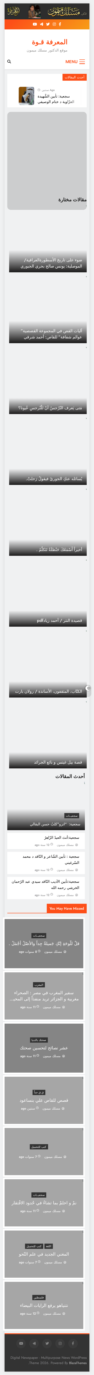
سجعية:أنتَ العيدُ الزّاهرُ (61, 837)
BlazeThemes (78, 1363)
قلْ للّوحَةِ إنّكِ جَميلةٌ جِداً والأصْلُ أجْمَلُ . (44, 943)
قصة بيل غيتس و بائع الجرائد (58, 762)
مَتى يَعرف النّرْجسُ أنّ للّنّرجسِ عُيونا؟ (50, 408)
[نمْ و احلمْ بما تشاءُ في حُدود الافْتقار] (44, 1223)
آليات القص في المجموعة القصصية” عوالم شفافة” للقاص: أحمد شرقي (51, 334)
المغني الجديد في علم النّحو (44, 1254)
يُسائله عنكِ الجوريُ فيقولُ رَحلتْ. (54, 479)
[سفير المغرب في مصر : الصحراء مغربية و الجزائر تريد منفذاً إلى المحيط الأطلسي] (44, 1016)
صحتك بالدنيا (38, 1040)
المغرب (38, 985)
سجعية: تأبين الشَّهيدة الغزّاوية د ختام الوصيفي (56, 99)
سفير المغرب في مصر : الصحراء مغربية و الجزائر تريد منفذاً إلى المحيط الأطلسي (44, 999)
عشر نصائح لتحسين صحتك (44, 1048)
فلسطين (39, 1297)
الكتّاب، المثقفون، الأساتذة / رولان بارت (48, 691)
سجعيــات (72, 816)
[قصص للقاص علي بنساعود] (44, 1121)
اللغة (48, 1246)
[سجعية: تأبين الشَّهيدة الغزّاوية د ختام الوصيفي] (26, 96)
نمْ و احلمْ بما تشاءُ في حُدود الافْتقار (44, 1203)
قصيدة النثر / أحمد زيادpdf (59, 620)
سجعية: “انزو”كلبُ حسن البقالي (55, 824)
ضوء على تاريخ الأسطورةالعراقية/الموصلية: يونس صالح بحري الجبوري (51, 263)
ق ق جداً (39, 1092)
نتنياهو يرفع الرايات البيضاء (44, 1305)
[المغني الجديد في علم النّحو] (44, 1274)
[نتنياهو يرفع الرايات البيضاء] (44, 1326)
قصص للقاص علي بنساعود (44, 1100)
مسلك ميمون (65, 845)
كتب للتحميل (38, 1147)
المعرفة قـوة (50, 42)
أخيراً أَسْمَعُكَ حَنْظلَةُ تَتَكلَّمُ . (59, 549)
